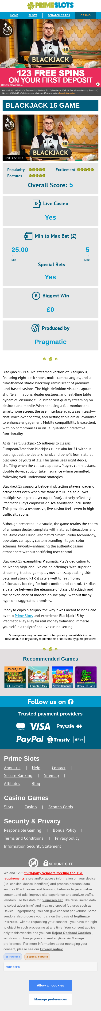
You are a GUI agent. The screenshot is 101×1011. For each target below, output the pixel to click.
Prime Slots (24, 615)
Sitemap (51, 775)
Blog (36, 783)
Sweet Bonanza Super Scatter (62, 686)
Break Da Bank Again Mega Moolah (86, 686)
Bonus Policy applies (67, 93)
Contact (59, 767)
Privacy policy (67, 838)
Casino (86, 15)
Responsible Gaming (22, 830)
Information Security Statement (32, 846)
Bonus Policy (64, 830)
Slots (33, 15)
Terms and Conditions (23, 838)
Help (36, 767)
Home (14, 15)
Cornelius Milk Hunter (38, 686)
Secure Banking (18, 775)
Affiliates (12, 783)
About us (12, 767)
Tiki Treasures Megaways (15, 686)
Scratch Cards (59, 15)
